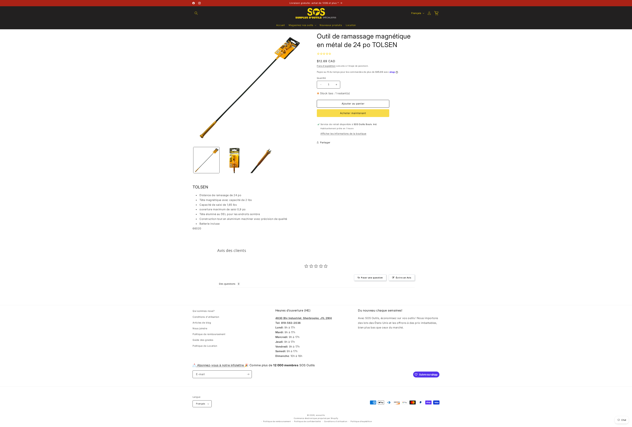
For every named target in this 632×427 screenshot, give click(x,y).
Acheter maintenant (353, 113)
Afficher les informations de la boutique (343, 133)
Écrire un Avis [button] (403, 277)
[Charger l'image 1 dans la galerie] (206, 160)
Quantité (321, 78)
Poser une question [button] (372, 277)
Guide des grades (203, 339)
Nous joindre (200, 328)
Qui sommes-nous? (204, 311)
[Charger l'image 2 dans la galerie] (234, 160)
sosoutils (320, 415)
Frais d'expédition (326, 66)
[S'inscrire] (248, 374)
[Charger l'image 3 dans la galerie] (262, 160)
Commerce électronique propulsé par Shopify (316, 418)
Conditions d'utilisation (206, 316)
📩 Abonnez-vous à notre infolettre (219, 365)
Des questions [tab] (227, 283)
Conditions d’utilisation (335, 421)
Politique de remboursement (209, 334)
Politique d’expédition (361, 421)
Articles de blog (202, 322)
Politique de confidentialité (307, 421)
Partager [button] (325, 142)
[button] (196, 13)
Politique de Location (205, 345)
